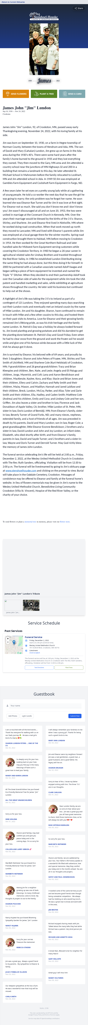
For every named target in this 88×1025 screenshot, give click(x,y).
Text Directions (39, 667)
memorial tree (30, 521)
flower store (65, 521)
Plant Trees (69, 667)
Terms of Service (50, 1015)
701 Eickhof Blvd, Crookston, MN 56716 (44, 648)
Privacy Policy (37, 1015)
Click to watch (34, 653)
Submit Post (75, 716)
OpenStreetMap (46, 1018)
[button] (13, 642)
